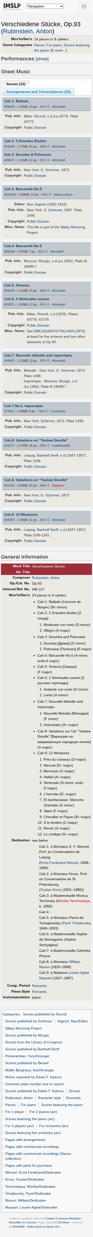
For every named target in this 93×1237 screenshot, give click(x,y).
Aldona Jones (63, 194)
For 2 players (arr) (19, 1126)
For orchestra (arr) (53, 1126)
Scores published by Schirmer (28, 1021)
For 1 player (14, 1112)
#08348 (9, 251)
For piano (54, 45)
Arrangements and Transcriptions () (38, 92)
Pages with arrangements (25, 1140)
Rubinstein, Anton (27, 31)
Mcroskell (58, 106)
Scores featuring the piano (62, 1105)
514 (42, 520)
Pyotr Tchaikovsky (77, 923)
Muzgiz (44, 261)
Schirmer (48, 421)
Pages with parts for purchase (28, 1165)
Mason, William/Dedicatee (25, 1200)
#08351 (9, 304)
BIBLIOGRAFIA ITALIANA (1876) (59, 331)
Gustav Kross (51, 890)
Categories (11, 1014)
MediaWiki (18, 1226)
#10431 (9, 485)
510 (42, 106)
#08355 (9, 360)
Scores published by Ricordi (45, 1014)
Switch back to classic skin (43, 1226)
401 (44, 194)
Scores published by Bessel (26, 1063)
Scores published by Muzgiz (27, 1035)
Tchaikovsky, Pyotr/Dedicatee (28, 1193)
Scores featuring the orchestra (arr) (33, 1133)
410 (42, 304)
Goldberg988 (61, 445)
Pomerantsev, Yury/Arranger (27, 1056)
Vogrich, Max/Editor (72, 1021)
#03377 (9, 445)
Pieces (39, 45)
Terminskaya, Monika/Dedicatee (30, 1186)
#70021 (9, 411)
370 (42, 360)
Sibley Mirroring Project (23, 1028)
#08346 (9, 146)
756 (40, 411)
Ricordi (39, 116)
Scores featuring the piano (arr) (30, 1119)
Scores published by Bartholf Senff (32, 1049)
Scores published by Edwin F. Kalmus (34, 1091)
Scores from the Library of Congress (33, 1042)
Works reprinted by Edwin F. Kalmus (33, 1077)
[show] (42, 58)
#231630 (10, 194)
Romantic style (49, 1098)
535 (42, 445)
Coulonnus (58, 411)
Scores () (16, 84)
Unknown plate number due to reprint (34, 1084)
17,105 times (61, 1222)
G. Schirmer (50, 170)
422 (40, 251)
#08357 (9, 520)
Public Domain (35, 127)
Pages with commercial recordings (32, 1147)
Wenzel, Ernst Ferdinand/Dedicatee (33, 1172)
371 (42, 160)
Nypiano (58, 485)
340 (42, 485)
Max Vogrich (36, 204)
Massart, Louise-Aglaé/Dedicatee (31, 1207)
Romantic (39, 986)
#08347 (9, 160)
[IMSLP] (13, 6)
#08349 (9, 290)
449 (42, 146)
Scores (74, 1091)
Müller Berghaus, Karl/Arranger (29, 1070)
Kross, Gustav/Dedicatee (24, 1179)
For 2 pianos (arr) (43, 1112)
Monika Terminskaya (73, 901)
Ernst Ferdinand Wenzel (59, 863)
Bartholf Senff (47, 455)
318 (42, 290)
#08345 (9, 106)
